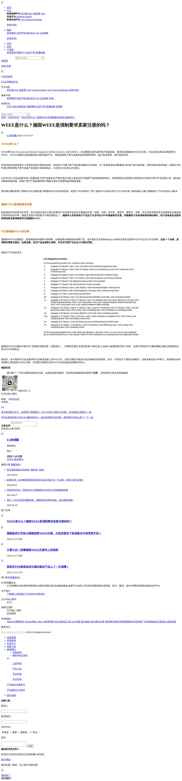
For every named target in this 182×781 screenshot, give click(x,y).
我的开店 (13, 82)
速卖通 (36, 13)
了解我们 (11, 594)
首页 (9, 7)
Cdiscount (29, 19)
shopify (28, 16)
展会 (6, 732)
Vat (37, 33)
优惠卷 (59, 106)
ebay (30, 13)
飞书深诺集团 (150, 621)
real (23, 19)
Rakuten (38, 19)
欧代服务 (85, 621)
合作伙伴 (30, 594)
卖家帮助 (31, 106)
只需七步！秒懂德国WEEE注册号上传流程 (32, 549)
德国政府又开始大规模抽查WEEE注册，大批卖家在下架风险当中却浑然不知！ (54, 533)
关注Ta (10, 459)
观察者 (23, 732)
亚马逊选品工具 (63, 621)
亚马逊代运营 (97, 621)
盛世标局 (171, 621)
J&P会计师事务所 (15, 621)
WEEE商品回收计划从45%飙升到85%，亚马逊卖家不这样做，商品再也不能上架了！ (47, 417)
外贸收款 (161, 621)
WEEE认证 (13, 117)
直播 (14, 732)
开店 (9, 43)
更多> (52, 98)
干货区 (10, 49)
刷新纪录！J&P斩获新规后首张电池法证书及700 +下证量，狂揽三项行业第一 (45, 480)
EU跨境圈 (12, 135)
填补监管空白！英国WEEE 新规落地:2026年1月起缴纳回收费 (37, 490)
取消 (3, 759)
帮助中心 (21, 52)
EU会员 (5, 82)
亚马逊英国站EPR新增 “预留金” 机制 (25, 470)
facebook (20, 16)
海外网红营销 (112, 621)
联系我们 (21, 594)
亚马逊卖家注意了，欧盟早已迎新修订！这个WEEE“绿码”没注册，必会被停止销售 (46, 412)
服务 (9, 30)
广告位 (34, 732)
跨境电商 (137, 621)
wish (43, 13)
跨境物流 (11, 33)
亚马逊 (24, 13)
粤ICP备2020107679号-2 (13, 632)
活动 (9, 46)
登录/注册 (6, 66)
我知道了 (5, 775)
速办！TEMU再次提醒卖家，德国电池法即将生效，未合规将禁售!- (40, 500)
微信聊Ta (18, 459)
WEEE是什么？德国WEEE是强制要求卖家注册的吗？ (48, 117)
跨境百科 (11, 52)
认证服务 (43, 33)
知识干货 (30, 52)
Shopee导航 (31, 621)
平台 (9, 10)
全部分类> (12, 25)
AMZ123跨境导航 (45, 621)
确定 (8, 759)
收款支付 (30, 33)
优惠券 (4, 61)
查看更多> (16, 464)
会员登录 (8, 76)
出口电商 (75, 621)
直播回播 (40, 52)
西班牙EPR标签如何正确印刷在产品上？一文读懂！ (38, 566)
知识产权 (21, 33)
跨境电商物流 (126, 621)
